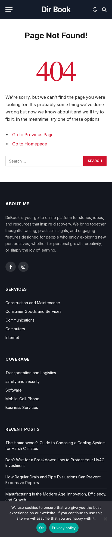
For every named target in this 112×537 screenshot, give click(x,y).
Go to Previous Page (33, 134)
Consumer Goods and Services (33, 311)
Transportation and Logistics (30, 372)
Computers (15, 328)
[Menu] (9, 10)
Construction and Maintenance (32, 302)
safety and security (22, 381)
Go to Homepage (29, 144)
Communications (20, 320)
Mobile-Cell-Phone (22, 398)
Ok (41, 528)
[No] (105, 519)
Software (13, 390)
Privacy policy (64, 528)
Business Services (21, 407)
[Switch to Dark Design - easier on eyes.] (94, 9)
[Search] (104, 10)
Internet (12, 337)
